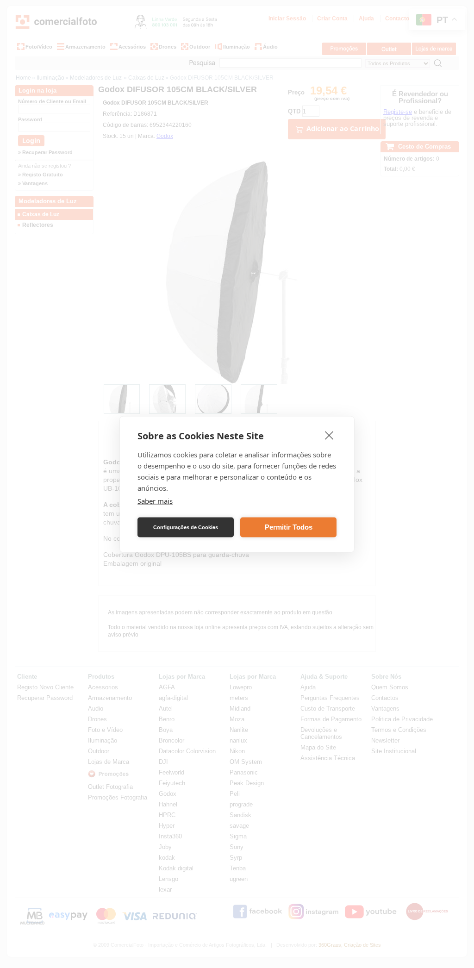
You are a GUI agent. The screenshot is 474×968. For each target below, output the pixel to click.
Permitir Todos (288, 527)
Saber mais (155, 500)
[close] (329, 434)
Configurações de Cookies (185, 527)
